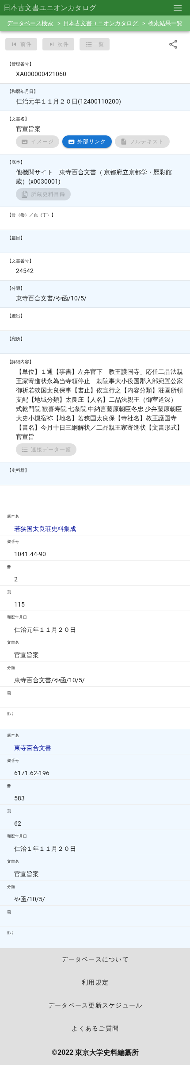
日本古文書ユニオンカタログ (101, 23)
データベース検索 (30, 23)
